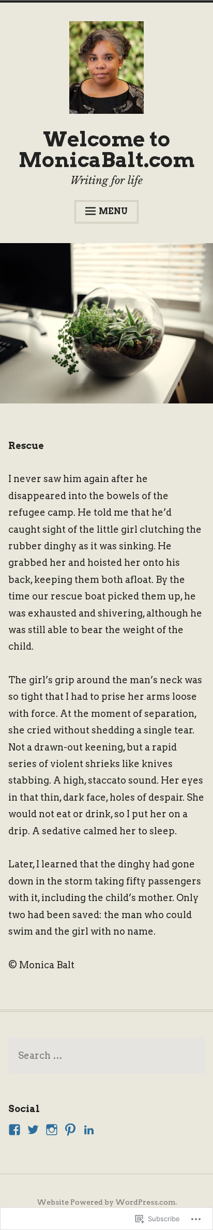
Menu (113, 211)
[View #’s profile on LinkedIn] (89, 1129)
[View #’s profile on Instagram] (51, 1129)
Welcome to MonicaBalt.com (106, 149)
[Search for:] (106, 1056)
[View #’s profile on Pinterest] (70, 1129)
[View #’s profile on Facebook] (14, 1129)
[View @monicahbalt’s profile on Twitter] (33, 1129)
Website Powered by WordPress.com (106, 1202)
